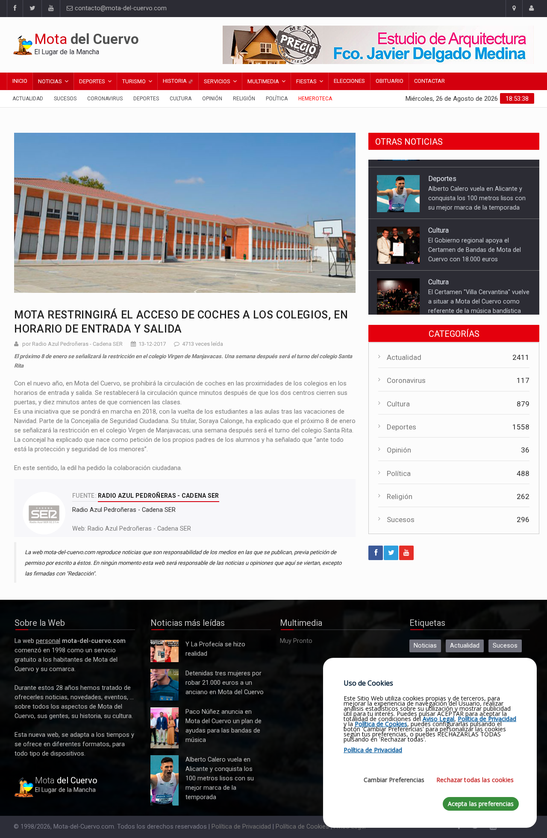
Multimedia (263, 81)
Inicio (19, 81)
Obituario (389, 81)
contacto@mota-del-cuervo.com (120, 8)
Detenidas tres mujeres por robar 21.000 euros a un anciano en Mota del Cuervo (164, 685)
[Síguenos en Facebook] (15, 8)
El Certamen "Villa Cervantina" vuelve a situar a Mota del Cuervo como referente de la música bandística (478, 294)
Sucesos (65, 99)
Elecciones (349, 81)
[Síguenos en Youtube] (50, 8)
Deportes (92, 81)
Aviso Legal (438, 719)
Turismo (134, 81)
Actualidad (27, 99)
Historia (175, 81)
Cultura (180, 99)
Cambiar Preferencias (394, 780)
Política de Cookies (302, 826)
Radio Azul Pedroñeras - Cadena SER (139, 528)
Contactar (429, 81)
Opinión (212, 99)
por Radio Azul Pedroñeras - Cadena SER (72, 344)
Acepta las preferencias (481, 804)
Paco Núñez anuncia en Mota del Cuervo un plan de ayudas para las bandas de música (164, 728)
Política (277, 99)
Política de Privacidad (241, 826)
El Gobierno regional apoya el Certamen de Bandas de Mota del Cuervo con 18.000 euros (474, 242)
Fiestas (306, 81)
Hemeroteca (315, 99)
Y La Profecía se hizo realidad (162, 651)
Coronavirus (105, 99)
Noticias (50, 81)
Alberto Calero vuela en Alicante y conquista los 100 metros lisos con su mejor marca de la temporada (477, 190)
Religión (244, 99)
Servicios (217, 81)
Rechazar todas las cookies (475, 780)
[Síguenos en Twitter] (32, 8)
